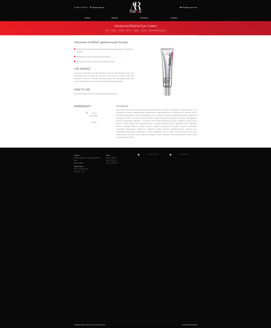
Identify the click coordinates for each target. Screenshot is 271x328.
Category (136, 30)
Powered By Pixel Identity (189, 325)
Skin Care (129, 30)
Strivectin (121, 30)
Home (107, 30)
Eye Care (143, 30)
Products (113, 30)
